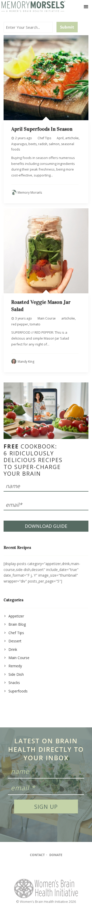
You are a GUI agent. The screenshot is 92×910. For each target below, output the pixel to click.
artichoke (72, 138)
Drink (12, 649)
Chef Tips (44, 138)
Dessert (14, 641)
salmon (54, 144)
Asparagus (19, 144)
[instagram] (46, 869)
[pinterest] (56, 869)
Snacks (14, 682)
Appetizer (16, 616)
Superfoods (18, 691)
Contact (37, 855)
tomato (35, 324)
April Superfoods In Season (41, 129)
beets (32, 144)
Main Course (47, 318)
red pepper (19, 324)
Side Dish (16, 674)
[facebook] (36, 869)
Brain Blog (17, 624)
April (60, 138)
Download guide (46, 526)
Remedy (15, 665)
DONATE (55, 855)
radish (42, 144)
